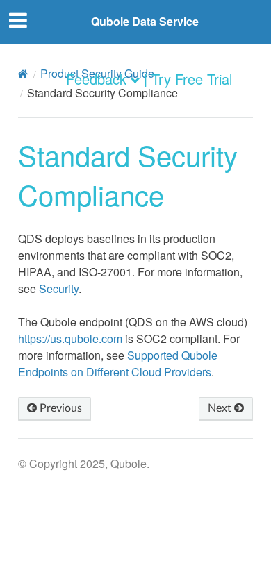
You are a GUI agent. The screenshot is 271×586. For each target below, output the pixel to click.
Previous (59, 408)
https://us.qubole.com (70, 338)
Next (221, 408)
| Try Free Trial (188, 79)
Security (59, 288)
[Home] (23, 73)
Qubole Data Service (145, 21)
